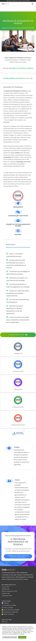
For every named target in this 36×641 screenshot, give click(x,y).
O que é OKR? (5, 587)
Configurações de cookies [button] (9, 637)
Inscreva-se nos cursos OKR (16, 334)
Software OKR (6, 593)
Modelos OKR (5, 589)
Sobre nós (4, 621)
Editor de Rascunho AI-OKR (9, 591)
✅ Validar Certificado (8, 614)
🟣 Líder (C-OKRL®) (7, 607)
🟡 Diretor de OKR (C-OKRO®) (10, 610)
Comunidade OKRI (7, 595)
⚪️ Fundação (5, 603)
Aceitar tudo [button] (22, 637)
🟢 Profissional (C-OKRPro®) (10, 612)
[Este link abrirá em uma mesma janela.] (5, 4)
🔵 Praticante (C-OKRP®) (9, 605)
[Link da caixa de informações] (18, 348)
